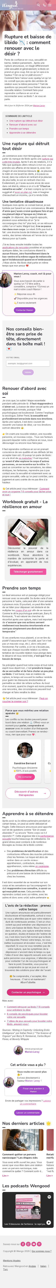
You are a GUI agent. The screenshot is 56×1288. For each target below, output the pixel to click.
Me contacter (25, 777)
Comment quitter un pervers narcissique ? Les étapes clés (20, 1156)
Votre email (13, 357)
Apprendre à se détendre (22, 132)
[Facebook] (23, 1244)
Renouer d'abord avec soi (23, 124)
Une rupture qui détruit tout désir (26, 120)
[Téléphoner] (44, 5)
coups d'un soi (23, 610)
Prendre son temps (19, 128)
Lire (4, 1175)
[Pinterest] (39, 1244)
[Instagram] (28, 1244)
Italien (43, 1266)
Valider (28, 372)
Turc (5, 1269)
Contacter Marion (24, 310)
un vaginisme (42, 866)
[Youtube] (33, 1244)
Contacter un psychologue (26, 992)
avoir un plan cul (23, 192)
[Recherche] (38, 5)
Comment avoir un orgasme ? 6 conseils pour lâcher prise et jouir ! (26, 491)
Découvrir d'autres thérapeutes (26, 793)
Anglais (32, 1266)
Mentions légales (12, 1260)
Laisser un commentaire (28, 1112)
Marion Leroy (39, 105)
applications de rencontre (15, 247)
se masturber (25, 458)
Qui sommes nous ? (41, 1251)
